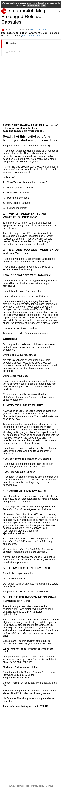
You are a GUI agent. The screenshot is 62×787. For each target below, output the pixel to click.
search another (38, 29)
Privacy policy (37, 786)
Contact (49, 786)
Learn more (33, 5)
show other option (31, 35)
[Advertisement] (31, 91)
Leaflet (13, 43)
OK (43, 5)
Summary (14, 51)
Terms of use (23, 786)
